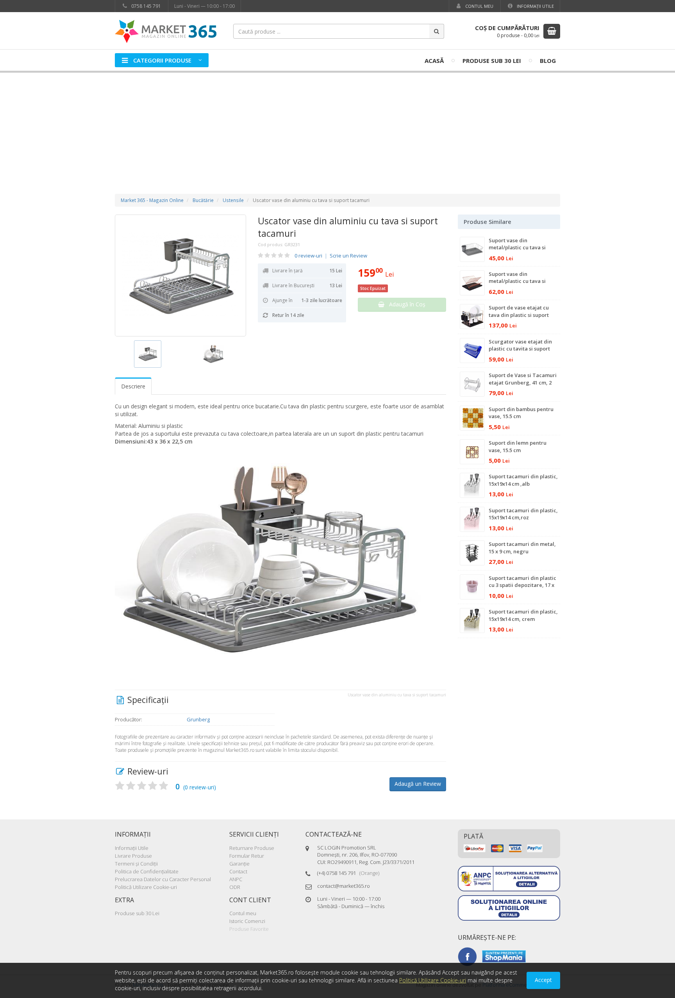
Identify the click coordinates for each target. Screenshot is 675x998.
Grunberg (198, 719)
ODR (234, 887)
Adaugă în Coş (404, 304)
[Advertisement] (337, 125)
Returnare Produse (251, 847)
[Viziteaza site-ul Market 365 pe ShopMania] (504, 955)
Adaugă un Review (418, 783)
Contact (238, 871)
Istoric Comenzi (247, 921)
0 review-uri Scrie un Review (331, 255)
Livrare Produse (133, 855)
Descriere (133, 386)
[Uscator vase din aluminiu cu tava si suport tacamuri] (180, 275)
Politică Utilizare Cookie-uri (146, 887)
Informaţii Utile (535, 6)
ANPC (235, 879)
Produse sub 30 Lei (491, 60)
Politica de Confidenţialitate (147, 871)
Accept (543, 980)
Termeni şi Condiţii (136, 863)
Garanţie (239, 863)
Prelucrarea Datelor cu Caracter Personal (163, 879)
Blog (548, 60)
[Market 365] (165, 31)
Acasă (434, 60)
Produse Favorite (249, 928)
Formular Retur (246, 855)
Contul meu (478, 6)
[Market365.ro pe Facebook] (467, 955)
